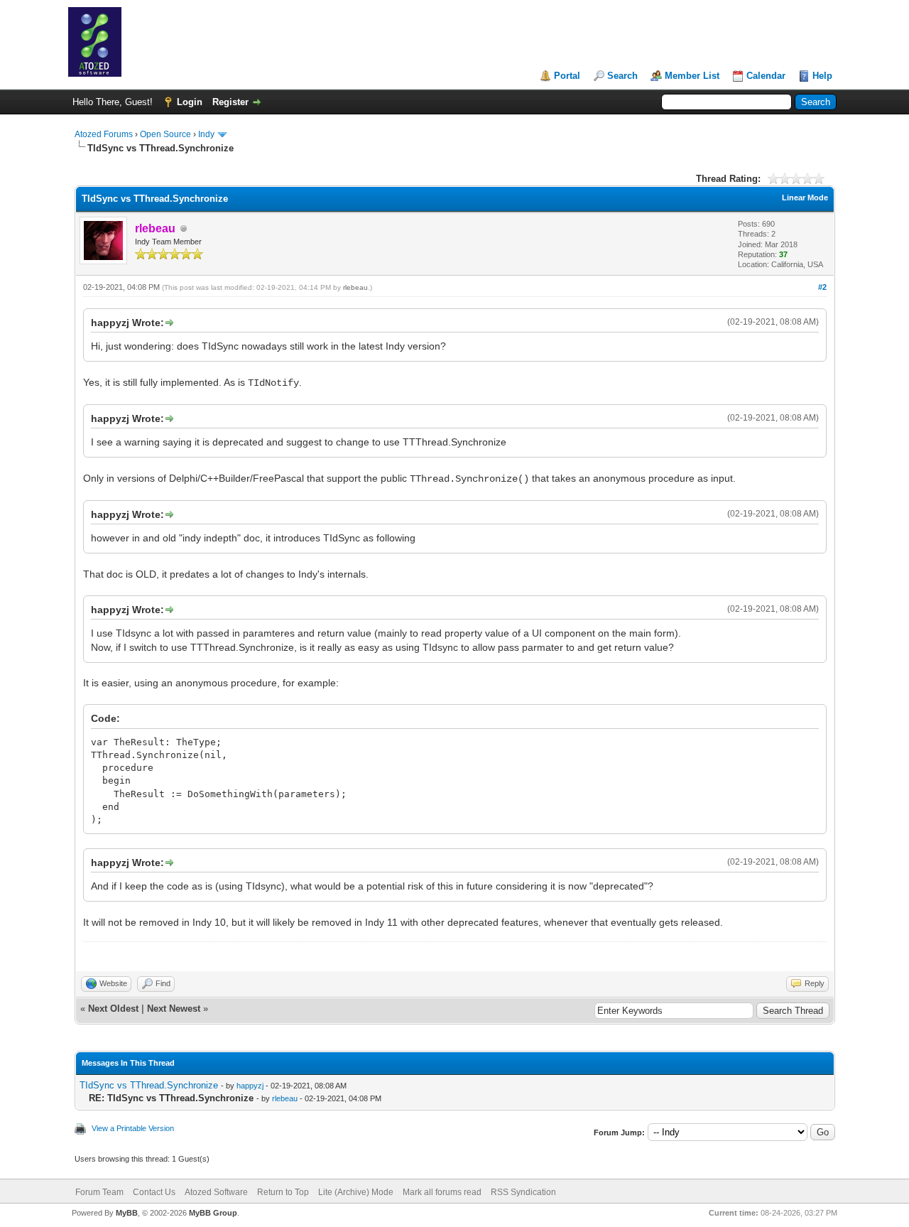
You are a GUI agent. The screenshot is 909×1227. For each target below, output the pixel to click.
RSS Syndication (523, 1192)
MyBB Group (213, 1213)
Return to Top (283, 1192)
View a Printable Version (133, 1128)
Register (230, 102)
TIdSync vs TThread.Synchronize (149, 1085)
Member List (692, 75)
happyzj (249, 1085)
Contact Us (154, 1192)
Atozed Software (216, 1192)
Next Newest (173, 1008)
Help (822, 75)
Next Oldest (113, 1008)
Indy (206, 134)
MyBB (127, 1213)
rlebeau (355, 287)
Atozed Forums (104, 134)
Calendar (765, 75)
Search (622, 75)
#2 (822, 287)
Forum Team (99, 1192)
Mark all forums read (442, 1192)
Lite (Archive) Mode (355, 1192)
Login (189, 102)
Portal (567, 75)
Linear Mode (805, 197)
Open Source (165, 134)
